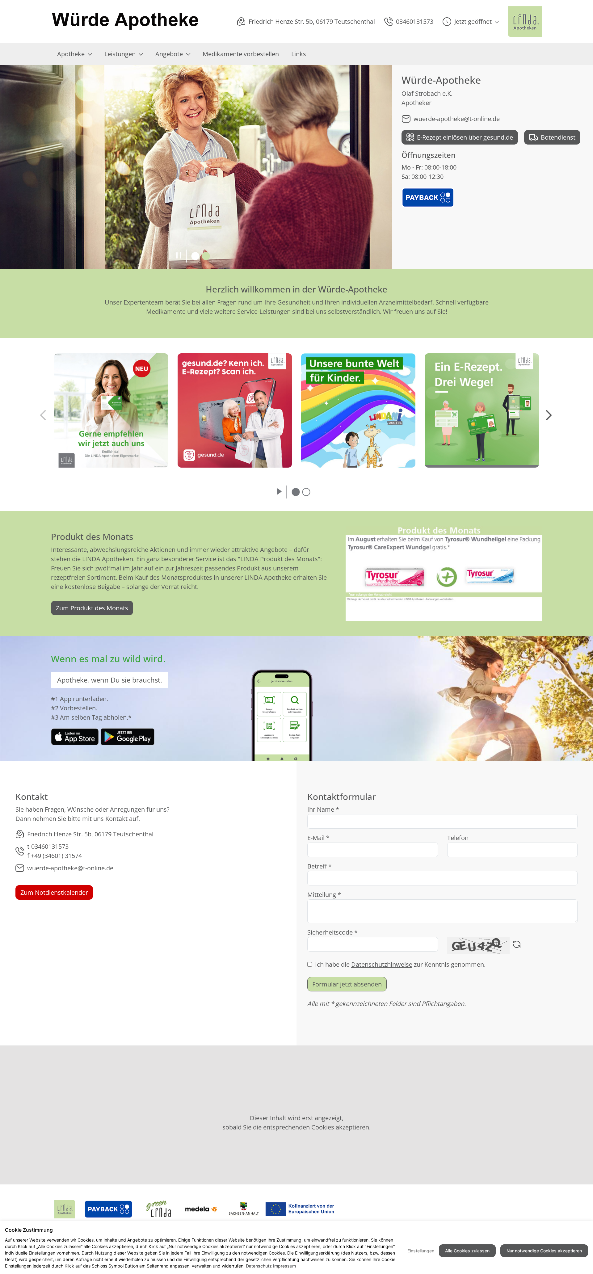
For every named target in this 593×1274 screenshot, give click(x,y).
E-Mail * (318, 838)
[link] (75, 736)
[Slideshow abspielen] (279, 492)
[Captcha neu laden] (517, 945)
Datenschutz (259, 1265)
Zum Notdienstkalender (54, 892)
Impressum (284, 1265)
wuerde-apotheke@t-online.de (457, 119)
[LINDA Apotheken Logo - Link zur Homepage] (64, 1209)
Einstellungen (420, 1250)
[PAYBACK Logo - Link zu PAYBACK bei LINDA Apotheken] (428, 197)
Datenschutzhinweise (381, 964)
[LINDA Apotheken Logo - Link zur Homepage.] (525, 21)
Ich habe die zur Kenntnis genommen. (400, 964)
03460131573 (50, 846)
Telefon (458, 838)
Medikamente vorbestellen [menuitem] (241, 54)
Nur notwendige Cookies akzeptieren (544, 1250)
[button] (470, 21)
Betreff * (319, 866)
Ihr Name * (323, 809)
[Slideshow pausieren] (179, 256)
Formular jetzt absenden (347, 984)
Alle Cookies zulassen (467, 1250)
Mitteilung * (324, 894)
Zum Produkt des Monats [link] (92, 608)
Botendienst (558, 137)
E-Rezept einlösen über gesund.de (465, 137)
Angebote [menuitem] (169, 54)
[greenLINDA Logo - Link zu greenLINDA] (158, 1209)
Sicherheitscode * (332, 932)
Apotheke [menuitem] (71, 54)
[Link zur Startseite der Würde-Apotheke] (125, 21)
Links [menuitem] (298, 54)
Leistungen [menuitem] (120, 54)
